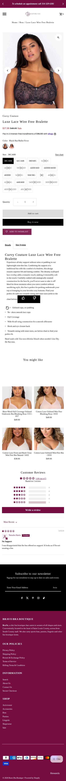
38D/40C (33, 161)
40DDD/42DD (10, 189)
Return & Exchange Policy (14, 658)
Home (14, 22)
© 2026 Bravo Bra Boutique (13, 778)
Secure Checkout (10, 691)
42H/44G (8, 182)
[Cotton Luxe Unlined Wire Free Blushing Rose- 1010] (49, 397)
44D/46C (8, 168)
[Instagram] (38, 598)
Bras (21, 22)
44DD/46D (34, 168)
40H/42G (52, 175)
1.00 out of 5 (41, 478)
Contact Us (7, 687)
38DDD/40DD (51, 182)
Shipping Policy (9, 654)
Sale (4, 728)
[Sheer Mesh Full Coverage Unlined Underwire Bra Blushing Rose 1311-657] (17, 397)
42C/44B (20, 161)
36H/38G (31, 175)
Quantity (6, 202)
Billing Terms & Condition (14, 665)
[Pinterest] (33, 598)
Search (5, 680)
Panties (6, 716)
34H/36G (19, 175)
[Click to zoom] (58, 37)
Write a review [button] (33, 510)
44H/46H (20, 182)
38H (41, 175)
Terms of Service (9, 661)
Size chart (59, 155)
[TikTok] (44, 598)
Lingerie (6, 720)
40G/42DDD (26, 189)
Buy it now (33, 222)
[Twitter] (27, 598)
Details (8, 245)
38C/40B (8, 161)
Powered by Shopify (32, 778)
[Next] (63, 4)
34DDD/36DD (35, 182)
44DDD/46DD (50, 168)
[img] (8, 531)
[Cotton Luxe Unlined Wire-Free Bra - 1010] (49, 438)
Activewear (7, 705)
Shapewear (7, 724)
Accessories (7, 709)
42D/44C (45, 161)
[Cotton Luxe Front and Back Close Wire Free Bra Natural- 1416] (17, 438)
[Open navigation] (11, 14)
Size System (21, 245)
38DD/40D (21, 168)
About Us (6, 683)
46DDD (7, 175)
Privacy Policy (9, 650)
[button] (20, 502)
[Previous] (3, 4)
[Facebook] (22, 598)
